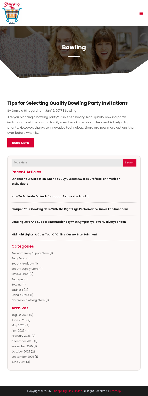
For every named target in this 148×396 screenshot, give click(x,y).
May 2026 (18, 325)
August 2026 (20, 315)
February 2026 (21, 336)
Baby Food (18, 258)
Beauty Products (23, 263)
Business (17, 290)
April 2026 (18, 330)
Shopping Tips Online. (68, 391)
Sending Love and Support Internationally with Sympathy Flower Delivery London (69, 222)
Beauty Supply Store (25, 269)
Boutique (18, 279)
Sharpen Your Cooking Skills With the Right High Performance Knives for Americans (70, 209)
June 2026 (18, 320)
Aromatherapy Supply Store (30, 253)
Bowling (17, 284)
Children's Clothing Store (28, 300)
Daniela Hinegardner (27, 110)
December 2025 (22, 341)
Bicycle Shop (20, 274)
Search (130, 162)
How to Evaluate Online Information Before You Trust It (50, 196)
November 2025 (22, 346)
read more (20, 143)
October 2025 (21, 351)
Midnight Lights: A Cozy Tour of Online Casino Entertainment (54, 234)
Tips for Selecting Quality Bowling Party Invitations (67, 103)
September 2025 (23, 357)
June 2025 (18, 362)
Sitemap (115, 391)
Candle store (20, 295)
